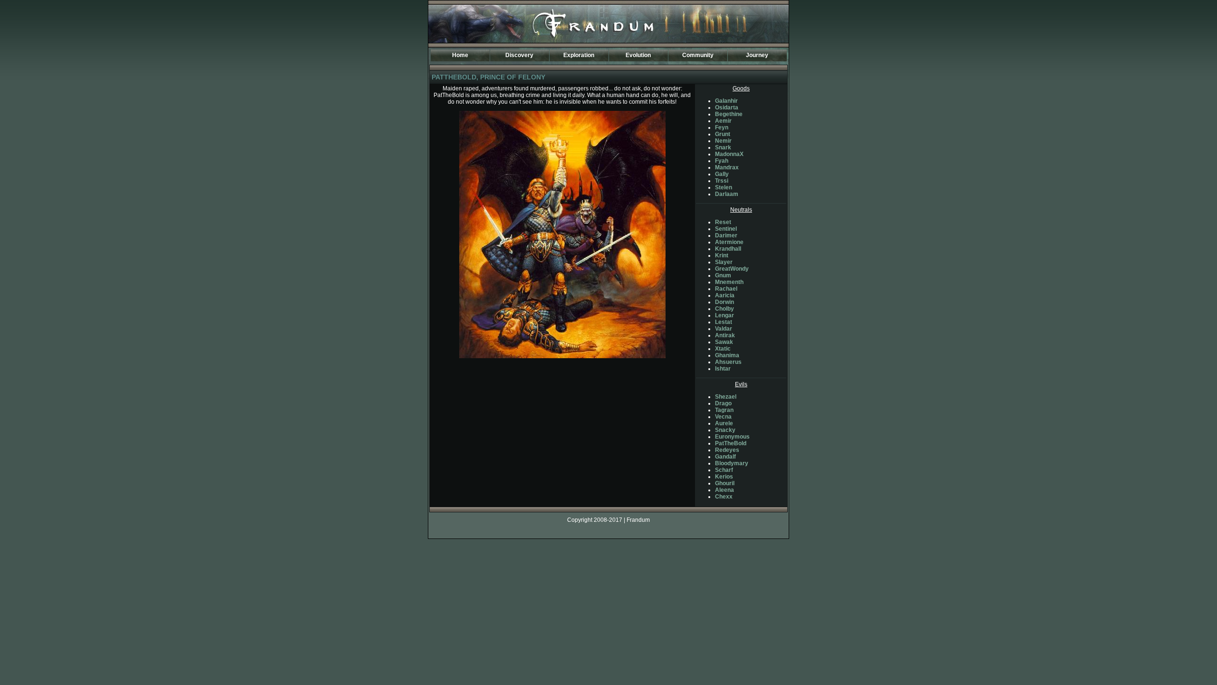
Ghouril (724, 483)
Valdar (723, 328)
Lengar (724, 315)
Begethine (729, 114)
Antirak (725, 335)
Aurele (724, 423)
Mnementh (729, 282)
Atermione (729, 242)
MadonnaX (729, 154)
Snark (723, 147)
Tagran (724, 410)
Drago (723, 403)
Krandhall (728, 248)
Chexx (724, 496)
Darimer (726, 235)
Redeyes (727, 450)
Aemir (723, 120)
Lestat (723, 322)
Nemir (723, 140)
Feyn (721, 127)
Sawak (724, 342)
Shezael (725, 396)
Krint (721, 255)
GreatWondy (732, 268)
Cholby (724, 308)
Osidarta (726, 107)
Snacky (725, 430)
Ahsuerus (728, 362)
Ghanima (727, 355)
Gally (722, 174)
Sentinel (726, 228)
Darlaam (726, 194)
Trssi (721, 180)
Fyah (721, 160)
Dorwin (724, 302)
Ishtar (723, 368)
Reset (723, 222)
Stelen (723, 187)
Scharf (724, 470)
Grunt (722, 134)
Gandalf (725, 456)
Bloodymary (731, 463)
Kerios (724, 476)
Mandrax (727, 167)
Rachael (726, 288)
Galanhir (726, 101)
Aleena (724, 490)
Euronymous (732, 436)
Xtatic (723, 348)
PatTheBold (730, 443)
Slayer (724, 262)
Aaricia (724, 295)
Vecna (723, 416)
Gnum (723, 275)
